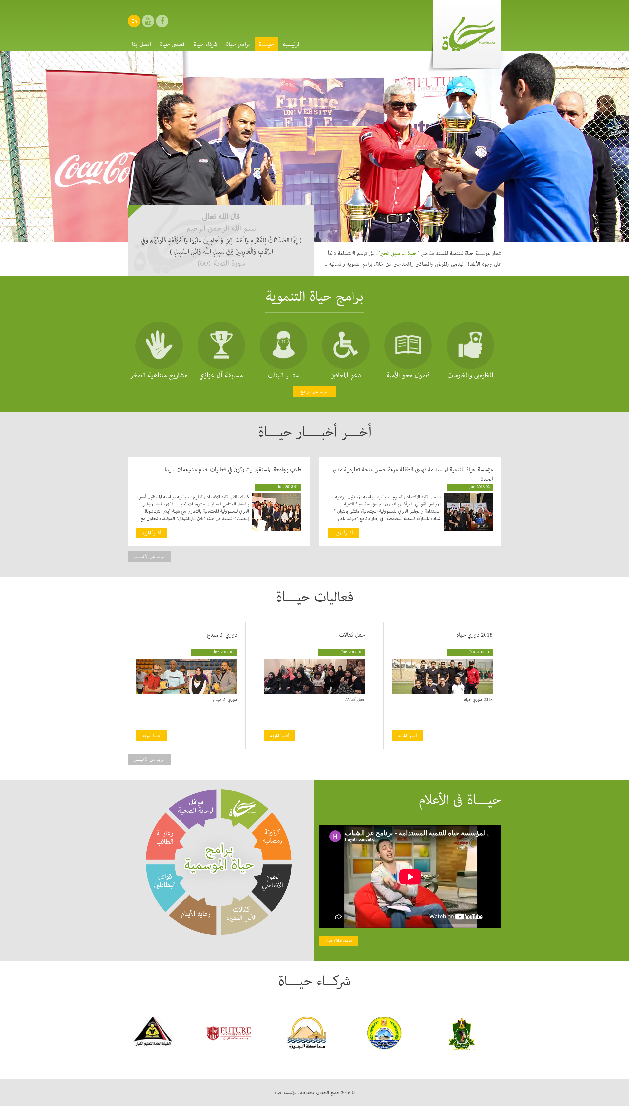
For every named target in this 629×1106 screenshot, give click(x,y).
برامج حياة (238, 44)
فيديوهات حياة (338, 940)
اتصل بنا (141, 44)
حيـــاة (266, 44)
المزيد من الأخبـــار (149, 556)
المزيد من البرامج (314, 391)
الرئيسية (292, 44)
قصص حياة (172, 44)
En (134, 21)
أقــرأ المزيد (343, 533)
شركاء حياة (205, 44)
